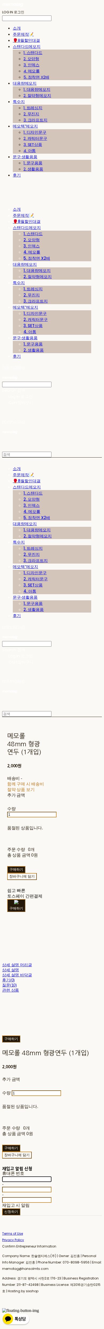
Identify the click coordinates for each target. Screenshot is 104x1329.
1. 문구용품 (32, 163)
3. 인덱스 (31, 65)
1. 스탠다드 (32, 52)
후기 (17, 175)
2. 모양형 (31, 59)
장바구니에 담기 (17, 1154)
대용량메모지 (25, 83)
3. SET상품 (32, 144)
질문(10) (9, 985)
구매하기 (11, 1038)
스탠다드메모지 (27, 46)
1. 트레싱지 (32, 108)
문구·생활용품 (25, 157)
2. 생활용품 (33, 169)
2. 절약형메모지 (37, 95)
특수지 (19, 101)
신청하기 (11, 1211)
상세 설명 (10, 970)
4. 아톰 (29, 150)
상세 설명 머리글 (17, 965)
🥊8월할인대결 (26, 40)
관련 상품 (10, 990)
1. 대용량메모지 (36, 89)
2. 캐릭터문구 (35, 138)
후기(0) (8, 980)
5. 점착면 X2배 (36, 77)
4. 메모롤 (31, 71)
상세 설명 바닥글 (17, 975)
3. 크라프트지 (35, 120)
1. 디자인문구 (34, 132)
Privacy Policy (13, 1240)
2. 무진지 (31, 114)
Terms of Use (12, 1233)
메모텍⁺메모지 (25, 126)
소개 (17, 28)
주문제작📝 (23, 34)
